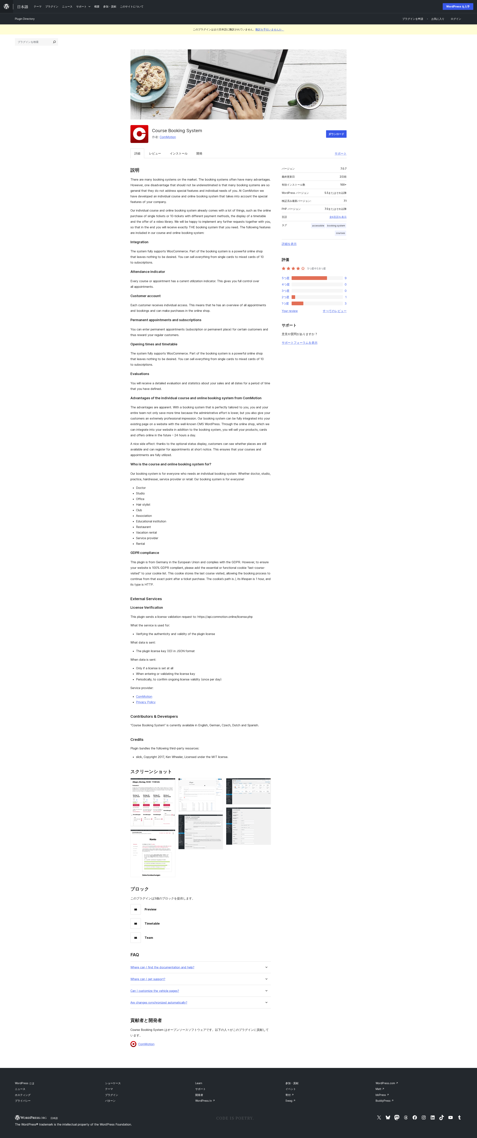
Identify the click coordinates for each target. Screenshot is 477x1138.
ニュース (20, 1088)
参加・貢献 (291, 1083)
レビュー (155, 153)
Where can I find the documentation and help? (162, 967)
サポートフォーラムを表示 (300, 342)
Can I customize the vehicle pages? (154, 991)
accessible (318, 225)
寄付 (289, 1094)
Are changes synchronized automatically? (158, 1002)
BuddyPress (385, 1100)
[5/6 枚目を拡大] (266, 783)
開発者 (199, 1094)
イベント (290, 1088)
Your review (290, 311)
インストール (179, 153)
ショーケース (113, 1083)
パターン (110, 1100)
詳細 (137, 153)
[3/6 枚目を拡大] (218, 783)
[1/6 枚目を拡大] (170, 783)
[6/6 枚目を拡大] (266, 812)
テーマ (109, 1088)
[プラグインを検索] (54, 42)
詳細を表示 (289, 244)
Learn (198, 1083)
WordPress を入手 (458, 6)
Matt (380, 1088)
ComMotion (168, 137)
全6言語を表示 (338, 216)
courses (340, 233)
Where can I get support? (147, 979)
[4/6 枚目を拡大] (218, 819)
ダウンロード (336, 133)
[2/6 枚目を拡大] (170, 834)
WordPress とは (24, 1083)
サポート (341, 153)
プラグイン (111, 1094)
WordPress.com (387, 1083)
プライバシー (23, 1100)
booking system (336, 225)
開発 (199, 153)
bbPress (382, 1094)
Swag (290, 1100)
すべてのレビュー (335, 311)
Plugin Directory (25, 18)
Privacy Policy (146, 702)
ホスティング (23, 1094)
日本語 (54, 1118)
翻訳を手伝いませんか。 (269, 29)
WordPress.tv (205, 1100)
